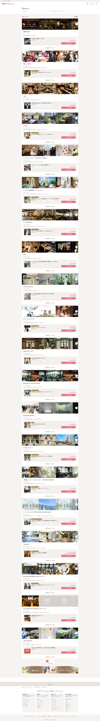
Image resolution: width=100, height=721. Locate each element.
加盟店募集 (55, 716)
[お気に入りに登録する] (76, 32)
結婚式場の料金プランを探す (39, 687)
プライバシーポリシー (38, 716)
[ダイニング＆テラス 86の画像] (50, 311)
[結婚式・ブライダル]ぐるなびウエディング (28, 687)
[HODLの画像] (50, 247)
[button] (50, 41)
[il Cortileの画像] (50, 118)
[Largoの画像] (50, 88)
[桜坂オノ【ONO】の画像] (50, 56)
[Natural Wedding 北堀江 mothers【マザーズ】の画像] (50, 568)
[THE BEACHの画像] (50, 536)
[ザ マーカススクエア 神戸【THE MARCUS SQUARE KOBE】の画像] (50, 504)
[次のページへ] (55, 661)
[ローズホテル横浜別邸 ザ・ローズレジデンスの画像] (50, 182)
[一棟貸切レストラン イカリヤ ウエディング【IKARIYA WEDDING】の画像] (50, 472)
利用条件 (32, 716)
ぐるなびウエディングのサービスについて (64, 716)
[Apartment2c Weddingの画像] (50, 408)
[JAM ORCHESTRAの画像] (50, 633)
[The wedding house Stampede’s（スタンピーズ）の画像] (50, 601)
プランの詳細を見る (68, 43)
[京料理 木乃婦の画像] (50, 24)
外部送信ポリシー (44, 716)
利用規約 (29, 716)
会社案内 (26, 716)
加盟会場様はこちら (50, 716)
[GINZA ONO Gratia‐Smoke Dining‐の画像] (50, 375)
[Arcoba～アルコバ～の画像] (50, 440)
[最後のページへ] (58, 661)
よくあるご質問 (73, 716)
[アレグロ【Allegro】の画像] (50, 214)
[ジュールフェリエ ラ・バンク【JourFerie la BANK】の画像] (50, 150)
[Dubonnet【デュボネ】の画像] (50, 343)
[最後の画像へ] (76, 24)
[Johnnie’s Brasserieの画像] (50, 279)
